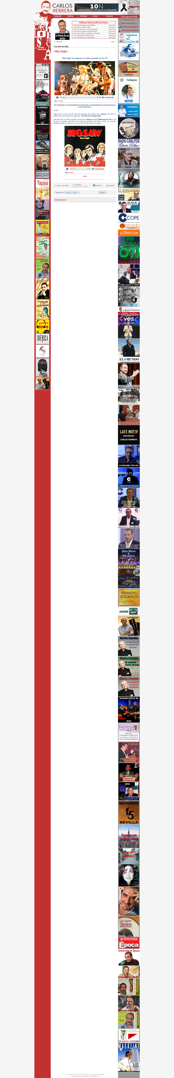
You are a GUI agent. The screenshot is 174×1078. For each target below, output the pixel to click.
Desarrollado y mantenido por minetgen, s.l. (85, 1076)
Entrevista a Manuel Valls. (82, 27)
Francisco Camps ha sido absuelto (85, 31)
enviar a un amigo (63, 185)
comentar (78, 184)
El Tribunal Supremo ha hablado (84, 25)
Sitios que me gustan (129, 30)
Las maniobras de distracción (84, 35)
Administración (129, 20)
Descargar (59, 101)
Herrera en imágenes (129, 27)
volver (113, 41)
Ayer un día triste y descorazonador (86, 29)
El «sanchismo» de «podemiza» (84, 37)
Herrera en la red (128, 23)
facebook (99, 185)
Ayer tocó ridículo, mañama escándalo (87, 33)
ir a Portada (58, 41)
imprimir (111, 185)
